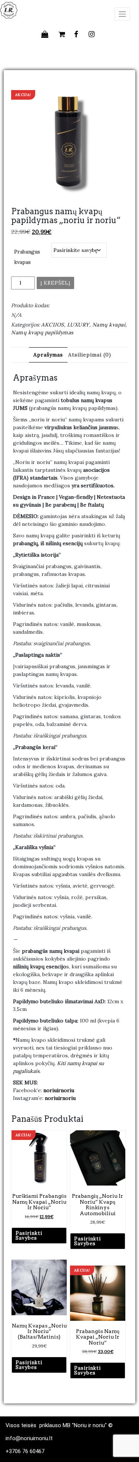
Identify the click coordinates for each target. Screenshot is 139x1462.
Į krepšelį (55, 283)
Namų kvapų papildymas (42, 332)
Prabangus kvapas (27, 256)
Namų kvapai (109, 324)
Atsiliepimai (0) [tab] (89, 354)
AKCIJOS (52, 324)
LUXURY (78, 324)
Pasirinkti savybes (29, 1235)
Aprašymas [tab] (48, 354)
